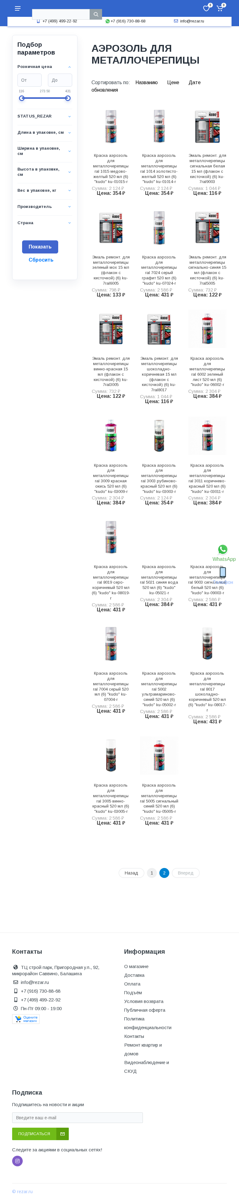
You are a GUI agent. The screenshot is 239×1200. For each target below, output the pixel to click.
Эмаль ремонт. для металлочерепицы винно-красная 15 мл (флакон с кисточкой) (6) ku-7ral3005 (111, 371)
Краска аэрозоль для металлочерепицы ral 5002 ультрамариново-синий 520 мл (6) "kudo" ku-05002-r (159, 689)
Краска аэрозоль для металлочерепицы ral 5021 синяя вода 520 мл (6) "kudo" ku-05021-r (159, 579)
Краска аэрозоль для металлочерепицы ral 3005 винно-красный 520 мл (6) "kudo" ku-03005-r (110, 798)
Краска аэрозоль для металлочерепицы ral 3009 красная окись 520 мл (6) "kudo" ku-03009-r (111, 478)
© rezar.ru (22, 1191)
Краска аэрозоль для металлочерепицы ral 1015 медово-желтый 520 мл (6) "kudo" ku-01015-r (111, 168)
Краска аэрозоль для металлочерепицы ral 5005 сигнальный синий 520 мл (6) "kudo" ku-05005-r (159, 798)
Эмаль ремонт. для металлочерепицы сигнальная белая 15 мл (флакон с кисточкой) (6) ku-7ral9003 (207, 168)
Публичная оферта (144, 1010)
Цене (173, 82)
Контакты (134, 1036)
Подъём (133, 992)
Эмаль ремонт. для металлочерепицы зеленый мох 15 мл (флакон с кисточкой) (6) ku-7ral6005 (111, 270)
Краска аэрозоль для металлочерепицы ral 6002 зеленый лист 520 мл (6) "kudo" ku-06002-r (207, 371)
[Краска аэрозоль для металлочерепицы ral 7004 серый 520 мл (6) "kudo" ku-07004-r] (111, 644)
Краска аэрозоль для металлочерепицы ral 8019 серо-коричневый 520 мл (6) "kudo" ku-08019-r (111, 582)
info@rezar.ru (192, 21)
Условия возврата (143, 1001)
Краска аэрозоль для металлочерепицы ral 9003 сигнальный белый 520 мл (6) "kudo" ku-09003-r (207, 579)
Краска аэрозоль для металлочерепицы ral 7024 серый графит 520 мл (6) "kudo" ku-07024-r (159, 270)
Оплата (132, 983)
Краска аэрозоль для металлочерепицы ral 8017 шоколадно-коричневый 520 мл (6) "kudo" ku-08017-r (207, 691)
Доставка (134, 975)
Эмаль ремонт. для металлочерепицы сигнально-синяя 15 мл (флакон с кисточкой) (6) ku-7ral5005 (207, 270)
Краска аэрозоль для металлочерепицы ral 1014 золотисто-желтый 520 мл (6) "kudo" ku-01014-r (159, 168)
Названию (147, 82)
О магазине (136, 966)
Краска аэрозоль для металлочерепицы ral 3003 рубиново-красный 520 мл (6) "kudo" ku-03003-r (159, 478)
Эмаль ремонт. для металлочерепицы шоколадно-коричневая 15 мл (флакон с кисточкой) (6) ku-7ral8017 (159, 374)
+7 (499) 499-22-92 (59, 21)
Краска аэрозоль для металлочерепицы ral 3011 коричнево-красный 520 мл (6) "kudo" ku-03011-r (207, 478)
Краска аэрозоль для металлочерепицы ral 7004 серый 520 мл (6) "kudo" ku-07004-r (111, 686)
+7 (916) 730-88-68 (127, 21)
